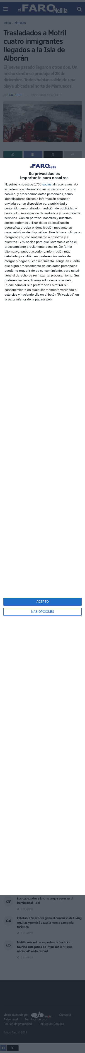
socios (46, 184)
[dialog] (42, 526)
